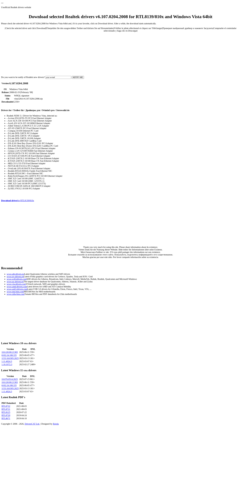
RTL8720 (6, 415)
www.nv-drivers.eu (15, 276)
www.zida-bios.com (15, 294)
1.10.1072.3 (7, 364)
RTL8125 (6, 412)
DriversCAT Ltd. (32, 424)
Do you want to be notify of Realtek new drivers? (23, 77)
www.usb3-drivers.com (17, 289)
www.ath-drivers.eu (15, 274)
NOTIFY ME (78, 77)
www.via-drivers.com (16, 284)
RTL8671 (6, 418)
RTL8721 (6, 409)
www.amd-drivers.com (17, 286)
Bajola (56, 424)
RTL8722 (6, 406)
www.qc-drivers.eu (15, 281)
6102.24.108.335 (9, 355)
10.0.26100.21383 (10, 352)
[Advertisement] (84, 53)
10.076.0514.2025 (10, 379)
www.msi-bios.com (15, 291)
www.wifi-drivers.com (17, 279)
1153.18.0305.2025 (10, 358)
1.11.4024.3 (7, 361)
